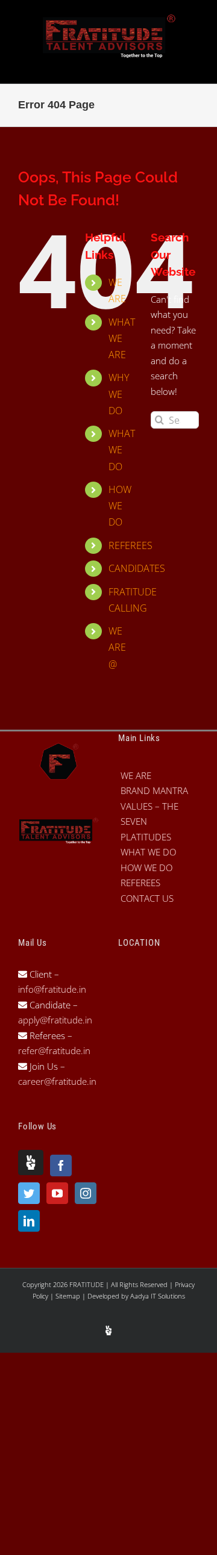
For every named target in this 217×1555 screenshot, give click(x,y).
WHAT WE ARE (121, 338)
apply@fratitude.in (55, 1020)
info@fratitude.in (52, 989)
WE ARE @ (117, 647)
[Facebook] (61, 1165)
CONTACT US (147, 898)
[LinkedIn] (29, 1221)
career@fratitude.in (57, 1081)
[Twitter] (29, 1193)
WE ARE (136, 775)
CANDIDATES (136, 568)
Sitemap (68, 1295)
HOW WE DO (119, 506)
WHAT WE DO (121, 450)
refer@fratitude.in (54, 1050)
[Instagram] (85, 1193)
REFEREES (130, 545)
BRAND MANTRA (154, 790)
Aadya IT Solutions (157, 1295)
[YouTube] (57, 1193)
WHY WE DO (118, 394)
